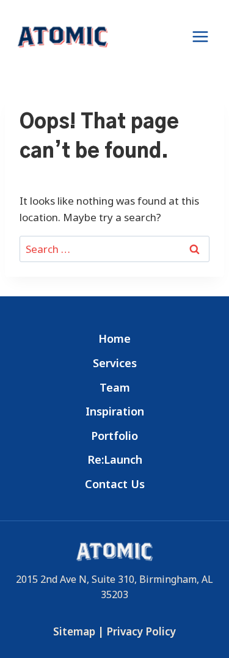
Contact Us (115, 484)
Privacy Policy (141, 631)
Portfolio (114, 435)
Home (114, 338)
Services (115, 363)
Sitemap (74, 631)
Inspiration (114, 411)
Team (115, 387)
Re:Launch (114, 459)
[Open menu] (200, 36)
